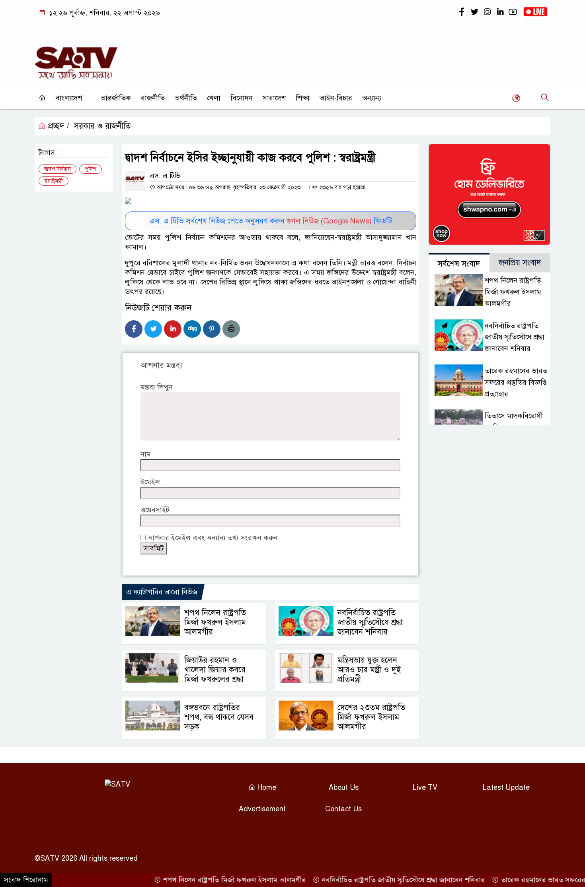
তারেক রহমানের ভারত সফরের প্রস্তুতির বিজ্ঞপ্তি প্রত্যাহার (516, 382)
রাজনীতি (153, 98)
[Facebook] (133, 329)
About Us (344, 787)
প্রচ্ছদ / (57, 126)
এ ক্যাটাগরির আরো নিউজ (161, 591)
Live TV (425, 787)
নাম (145, 454)
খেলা (213, 98)
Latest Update (506, 787)
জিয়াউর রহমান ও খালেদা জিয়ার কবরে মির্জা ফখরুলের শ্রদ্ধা (215, 669)
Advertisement (262, 809)
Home (265, 787)
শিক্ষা (303, 98)
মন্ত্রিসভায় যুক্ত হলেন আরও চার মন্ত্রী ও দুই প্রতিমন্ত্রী (369, 669)
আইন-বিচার (336, 98)
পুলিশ (90, 169)
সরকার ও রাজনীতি (102, 126)
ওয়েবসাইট (155, 509)
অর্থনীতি (186, 98)
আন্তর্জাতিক (116, 98)
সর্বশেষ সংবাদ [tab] (459, 264)
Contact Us (343, 809)
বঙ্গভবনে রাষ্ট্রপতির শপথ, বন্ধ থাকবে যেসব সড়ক (219, 717)
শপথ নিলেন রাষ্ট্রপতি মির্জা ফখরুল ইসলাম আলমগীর (215, 622)
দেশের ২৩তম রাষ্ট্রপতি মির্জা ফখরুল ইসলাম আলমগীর (371, 717)
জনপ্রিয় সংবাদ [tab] (520, 263)
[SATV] (76, 59)
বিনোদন (241, 98)
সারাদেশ (274, 98)
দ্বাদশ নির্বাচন (57, 169)
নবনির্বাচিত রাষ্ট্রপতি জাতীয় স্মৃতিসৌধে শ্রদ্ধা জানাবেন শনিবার (370, 622)
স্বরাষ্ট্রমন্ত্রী (53, 181)
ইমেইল (150, 482)
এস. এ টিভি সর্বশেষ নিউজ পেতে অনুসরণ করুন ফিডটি (271, 220)
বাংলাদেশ (69, 98)
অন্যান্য (371, 98)
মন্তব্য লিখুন (156, 387)
